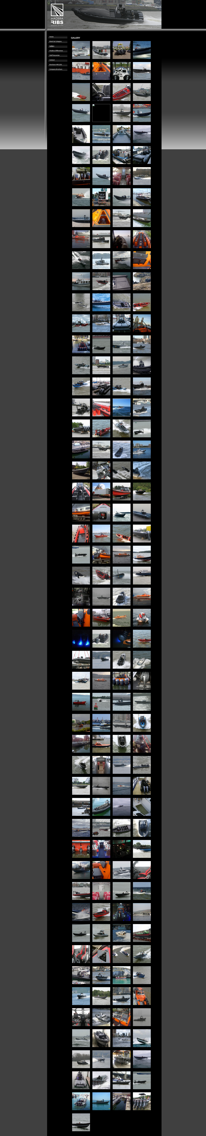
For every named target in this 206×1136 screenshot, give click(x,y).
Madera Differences (56, 51)
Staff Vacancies (54, 55)
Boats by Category (55, 41)
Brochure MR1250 (55, 65)
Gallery (51, 46)
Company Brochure (55, 69)
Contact (52, 60)
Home (51, 37)
